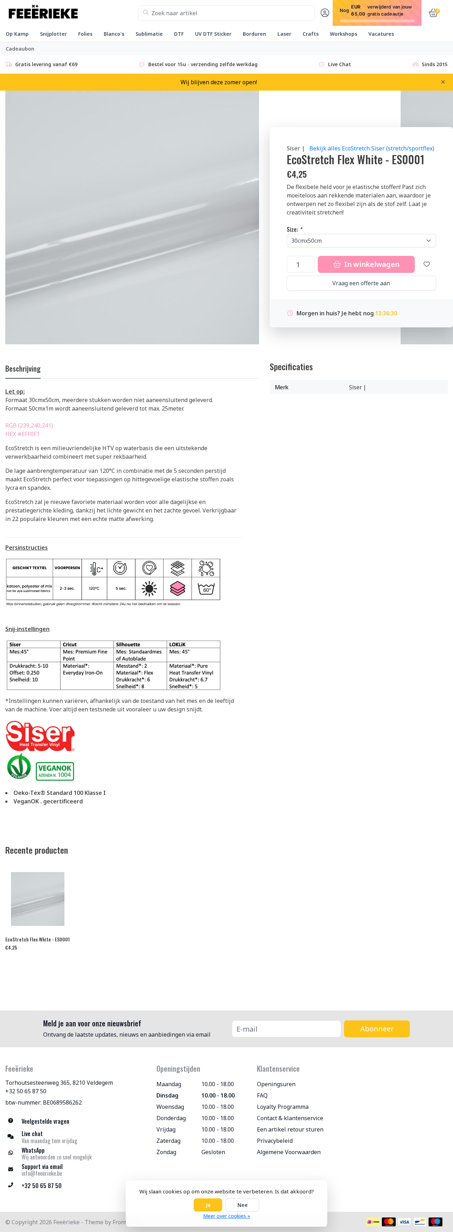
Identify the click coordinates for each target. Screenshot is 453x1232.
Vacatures (381, 33)
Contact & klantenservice (290, 1118)
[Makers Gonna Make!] (71, 13)
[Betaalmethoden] (373, 1221)
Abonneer (377, 1028)
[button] (324, 13)
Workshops (343, 33)
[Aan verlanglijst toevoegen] (427, 264)
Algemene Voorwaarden (289, 1152)
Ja (208, 1205)
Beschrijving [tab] (23, 368)
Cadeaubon (20, 48)
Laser (284, 33)
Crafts (311, 33)
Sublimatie (149, 33)
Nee (242, 1205)
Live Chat (339, 64)
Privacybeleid (275, 1141)
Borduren (254, 33)
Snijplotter (53, 33)
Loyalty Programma (283, 1107)
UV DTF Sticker (213, 33)
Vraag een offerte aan (361, 283)
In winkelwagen (371, 264)
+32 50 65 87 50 (25, 1091)
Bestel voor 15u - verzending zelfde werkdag (203, 64)
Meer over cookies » (226, 1216)
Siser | (296, 148)
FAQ (262, 1095)
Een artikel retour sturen (290, 1129)
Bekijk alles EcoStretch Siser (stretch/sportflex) (371, 148)
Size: (294, 229)
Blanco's (114, 33)
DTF (179, 33)
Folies (85, 33)
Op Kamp (17, 33)
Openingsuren (276, 1084)
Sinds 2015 (435, 64)
